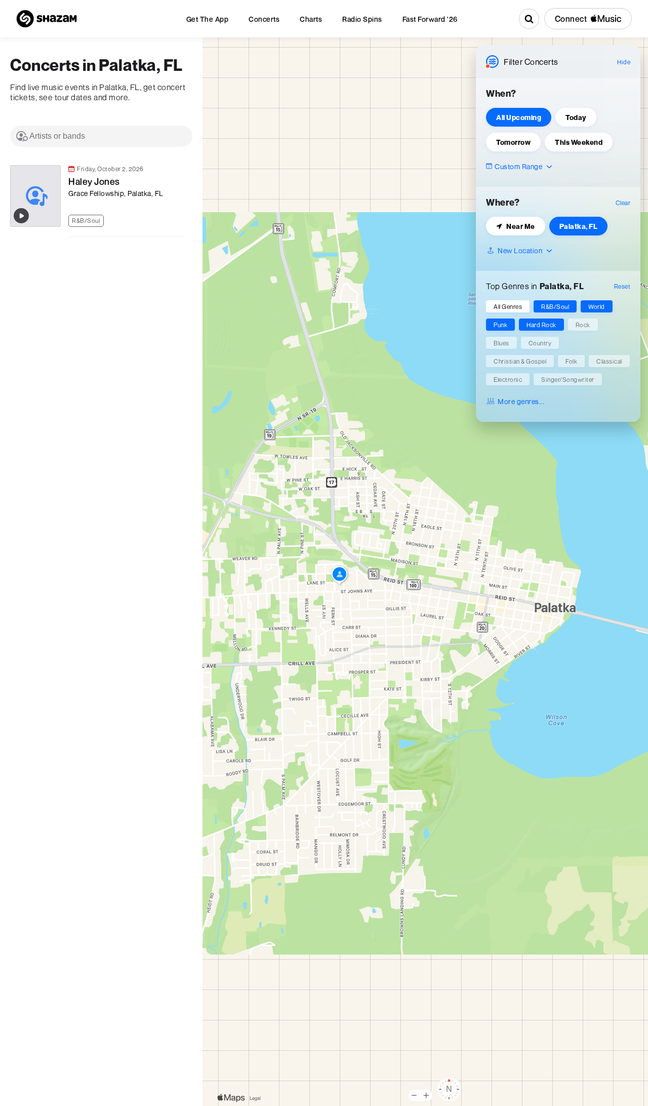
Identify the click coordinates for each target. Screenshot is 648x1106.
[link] (96, 196)
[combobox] (101, 136)
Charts (311, 19)
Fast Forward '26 (430, 19)
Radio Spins (362, 19)
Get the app (207, 19)
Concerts (264, 19)
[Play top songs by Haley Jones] (21, 215)
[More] (181, 219)
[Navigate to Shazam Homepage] (46, 18)
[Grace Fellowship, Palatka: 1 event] (339, 576)
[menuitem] (207, 19)
